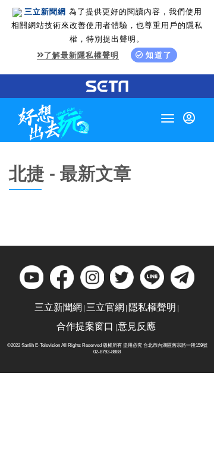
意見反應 (137, 326)
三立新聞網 (58, 307)
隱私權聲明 (152, 307)
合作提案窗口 (85, 326)
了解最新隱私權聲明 (81, 55)
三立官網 (105, 307)
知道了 (159, 55)
